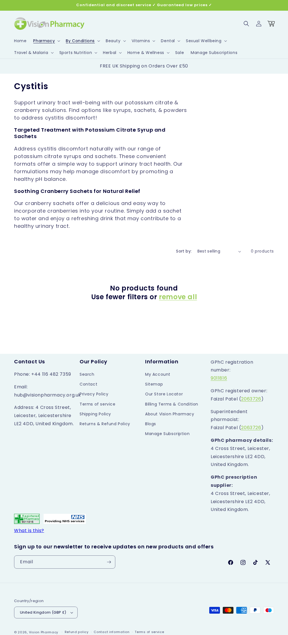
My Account (157, 374)
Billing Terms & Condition (171, 404)
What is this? (29, 530)
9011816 (219, 378)
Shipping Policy (95, 414)
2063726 (251, 399)
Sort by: (184, 251)
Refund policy (77, 632)
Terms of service (98, 404)
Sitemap (154, 384)
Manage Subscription (167, 433)
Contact (88, 384)
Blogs (150, 424)
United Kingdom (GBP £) (43, 612)
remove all (178, 296)
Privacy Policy (94, 394)
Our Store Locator (164, 394)
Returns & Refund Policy (105, 424)
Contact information (111, 632)
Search (87, 374)
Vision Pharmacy (43, 632)
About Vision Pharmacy (169, 414)
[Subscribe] (109, 562)
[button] (46, 41)
